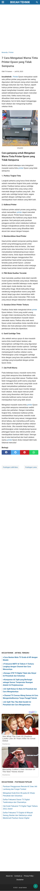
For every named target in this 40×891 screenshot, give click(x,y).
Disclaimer (20, 880)
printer (20, 168)
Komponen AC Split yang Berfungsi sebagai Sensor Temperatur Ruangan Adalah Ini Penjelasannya (18, 682)
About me (9, 876)
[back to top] (35, 886)
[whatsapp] (33, 452)
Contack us (18, 876)
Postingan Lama (31, 467)
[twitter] (15, 452)
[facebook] (6, 452)
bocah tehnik (20, 2)
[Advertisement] (20, 28)
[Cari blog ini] (37, 2)
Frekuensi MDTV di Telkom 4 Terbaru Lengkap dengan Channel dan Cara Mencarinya (18, 666)
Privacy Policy (28, 876)
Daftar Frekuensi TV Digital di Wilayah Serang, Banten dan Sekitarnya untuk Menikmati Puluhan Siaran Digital (18, 815)
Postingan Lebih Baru (10, 467)
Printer (15, 77)
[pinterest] (24, 452)
